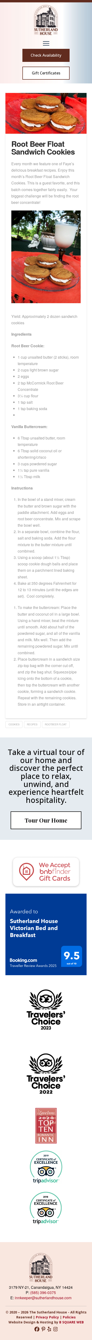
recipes (32, 724)
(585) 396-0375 (43, 1292)
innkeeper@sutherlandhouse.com (43, 1297)
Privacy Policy (48, 1317)
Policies (69, 1317)
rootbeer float (56, 724)
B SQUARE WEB (71, 1322)
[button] (46, 43)
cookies (14, 724)
